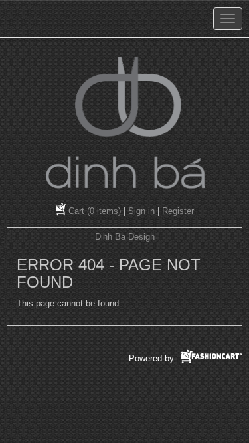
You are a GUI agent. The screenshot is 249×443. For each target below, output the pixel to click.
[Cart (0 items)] (62, 211)
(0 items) (94, 211)
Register (178, 211)
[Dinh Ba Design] (125, 123)
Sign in (141, 211)
